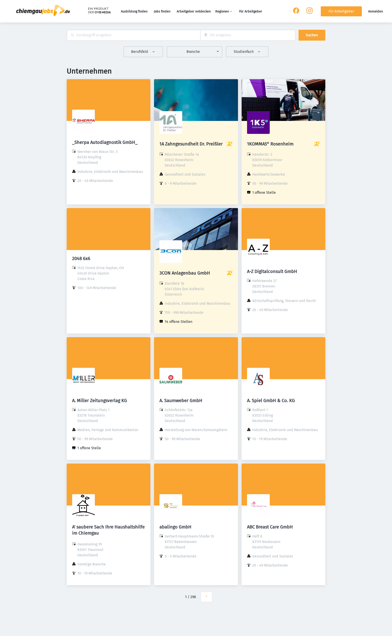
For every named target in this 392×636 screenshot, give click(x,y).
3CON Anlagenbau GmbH (184, 273)
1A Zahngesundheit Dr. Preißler (191, 144)
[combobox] (133, 35)
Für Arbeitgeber (250, 11)
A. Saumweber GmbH (180, 400)
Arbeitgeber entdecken (194, 11)
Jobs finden (162, 11)
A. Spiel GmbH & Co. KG (271, 400)
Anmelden (375, 11)
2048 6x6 (81, 258)
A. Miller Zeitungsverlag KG (99, 400)
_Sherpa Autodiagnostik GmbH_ (104, 142)
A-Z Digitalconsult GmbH (272, 271)
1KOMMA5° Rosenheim (270, 144)
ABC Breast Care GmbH (270, 527)
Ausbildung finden (134, 11)
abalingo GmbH (175, 527)
